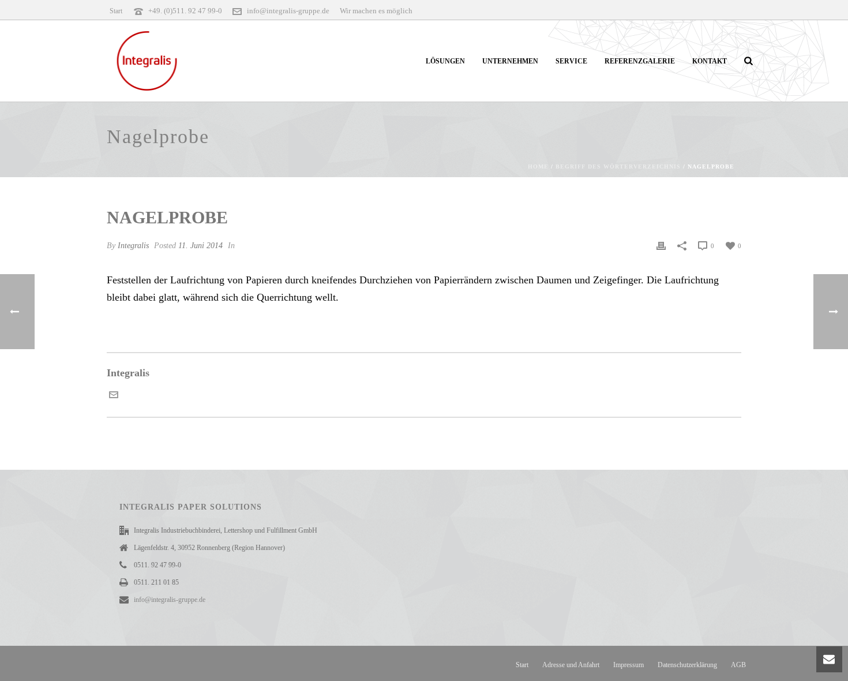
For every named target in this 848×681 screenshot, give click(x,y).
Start (522, 665)
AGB (738, 665)
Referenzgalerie (640, 61)
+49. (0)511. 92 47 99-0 (185, 10)
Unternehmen (510, 61)
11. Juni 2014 (200, 245)
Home (538, 166)
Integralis (133, 245)
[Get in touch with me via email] (113, 396)
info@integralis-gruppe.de (288, 10)
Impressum (628, 665)
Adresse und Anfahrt (570, 665)
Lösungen (445, 61)
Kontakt (709, 61)
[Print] (661, 245)
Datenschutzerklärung (687, 665)
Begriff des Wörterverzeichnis (618, 166)
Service (571, 61)
